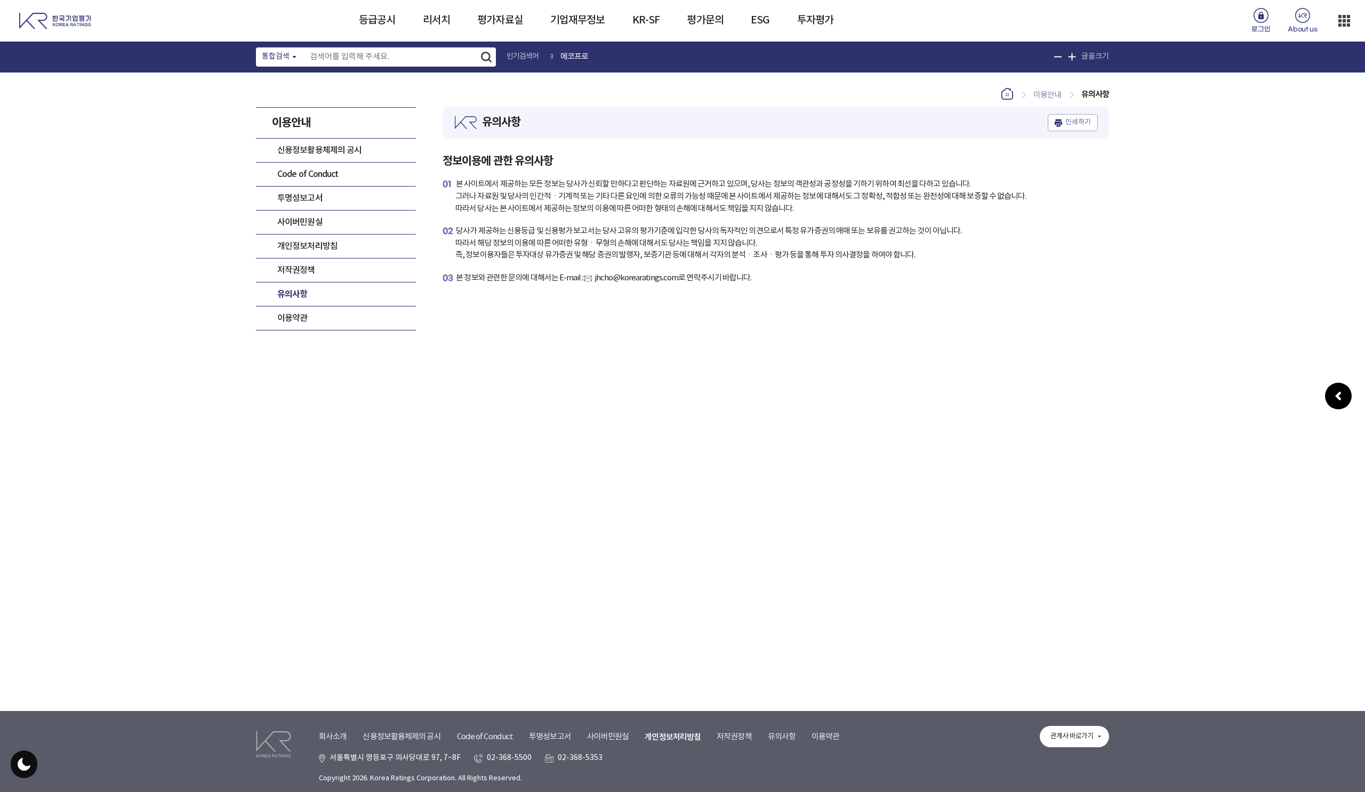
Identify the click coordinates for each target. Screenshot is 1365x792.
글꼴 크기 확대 (1072, 56)
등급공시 (377, 20)
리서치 (436, 20)
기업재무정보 (577, 20)
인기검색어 (523, 56)
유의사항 (292, 294)
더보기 (1344, 21)
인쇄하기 (1078, 122)
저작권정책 (296, 270)
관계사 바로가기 (1071, 736)
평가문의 (705, 20)
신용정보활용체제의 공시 (319, 150)
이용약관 (292, 318)
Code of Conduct (308, 174)
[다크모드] (24, 764)
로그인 (1260, 29)
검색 (486, 57)
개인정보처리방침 (307, 246)
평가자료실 (500, 20)
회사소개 (333, 736)
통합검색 (276, 56)
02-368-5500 (509, 758)
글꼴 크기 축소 (1058, 56)
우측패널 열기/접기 (1338, 396)
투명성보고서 (300, 198)
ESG (760, 20)
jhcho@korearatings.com (636, 277)
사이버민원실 (300, 222)
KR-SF (646, 20)
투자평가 (815, 20)
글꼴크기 (1095, 56)
